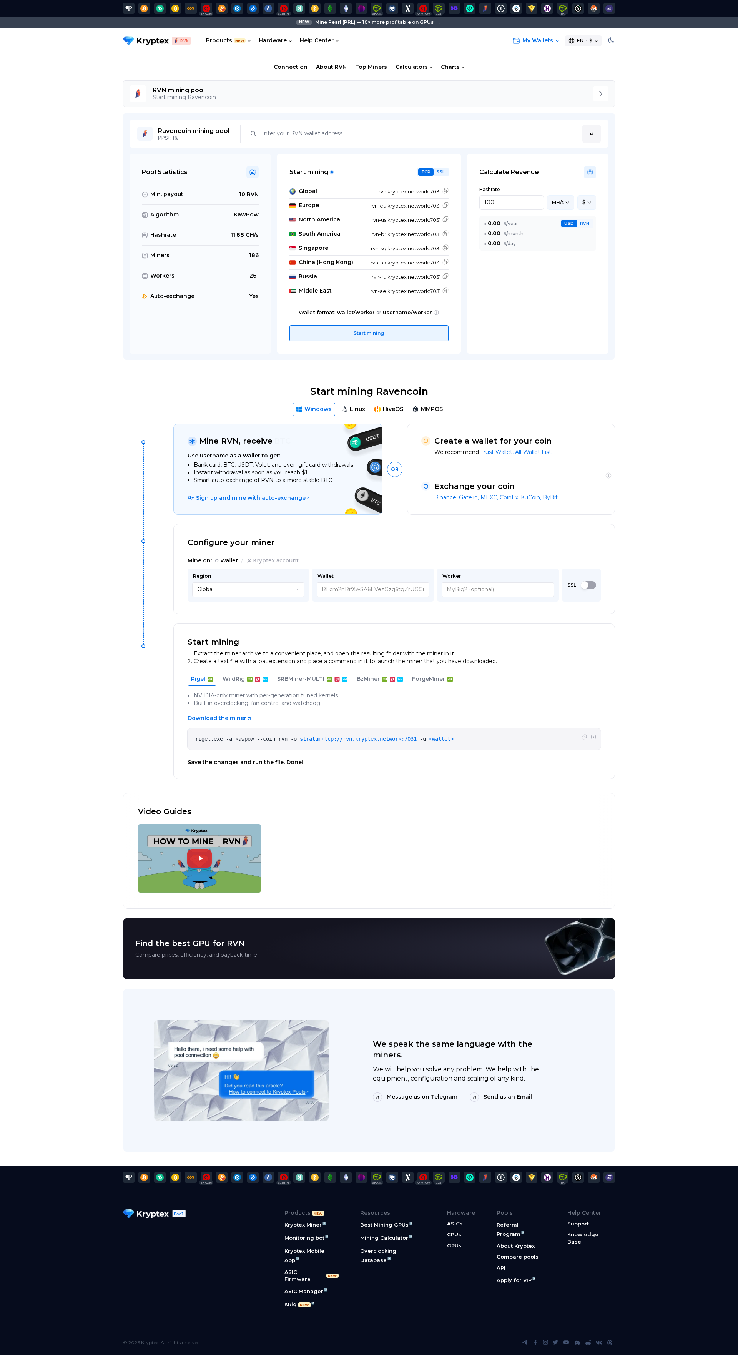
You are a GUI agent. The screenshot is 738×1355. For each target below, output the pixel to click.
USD (569, 223)
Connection (291, 66)
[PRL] (129, 8)
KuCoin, (532, 497)
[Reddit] (588, 1343)
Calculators (412, 66)
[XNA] (547, 8)
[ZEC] (315, 8)
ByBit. (551, 497)
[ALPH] (408, 8)
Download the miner (217, 718)
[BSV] (175, 8)
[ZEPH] (609, 8)
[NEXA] (531, 8)
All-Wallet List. (533, 452)
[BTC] (144, 8)
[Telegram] (524, 1343)
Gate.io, (469, 497)
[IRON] (454, 8)
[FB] (190, 8)
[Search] (591, 134)
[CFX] (516, 8)
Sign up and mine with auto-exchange (251, 497)
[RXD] (392, 8)
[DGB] (253, 8)
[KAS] (299, 8)
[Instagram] (545, 1343)
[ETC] (330, 8)
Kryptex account (276, 560)
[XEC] (237, 8)
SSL (441, 172)
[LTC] (268, 8)
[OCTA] (361, 8)
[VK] (599, 1343)
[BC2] (222, 8)
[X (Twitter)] (555, 1343)
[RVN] (485, 8)
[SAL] (578, 8)
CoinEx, (510, 497)
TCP (426, 172)
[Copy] (584, 737)
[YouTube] (566, 1343)
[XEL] (469, 8)
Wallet (229, 560)
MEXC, (490, 497)
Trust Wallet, (497, 452)
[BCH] (160, 8)
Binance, (446, 497)
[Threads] (610, 1343)
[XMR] (593, 8)
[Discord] (577, 1343)
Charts (450, 66)
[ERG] (501, 8)
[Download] (593, 737)
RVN (584, 223)
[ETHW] (345, 8)
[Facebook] (535, 1343)
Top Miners (371, 66)
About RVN (331, 66)
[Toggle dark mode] (611, 41)
